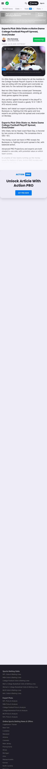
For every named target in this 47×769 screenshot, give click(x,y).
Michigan (6, 753)
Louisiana (6, 731)
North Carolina (8, 766)
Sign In (42, 3)
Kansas (5, 763)
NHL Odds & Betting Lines (12, 693)
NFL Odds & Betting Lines (12, 674)
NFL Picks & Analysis (10, 701)
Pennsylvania (7, 747)
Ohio (4, 756)
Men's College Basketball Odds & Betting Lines (19, 684)
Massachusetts (8, 759)
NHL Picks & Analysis (10, 717)
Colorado (6, 740)
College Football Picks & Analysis (14, 707)
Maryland (6, 734)
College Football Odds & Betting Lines (16, 681)
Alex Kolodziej (12, 39)
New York (6, 728)
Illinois (5, 750)
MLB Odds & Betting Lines (12, 690)
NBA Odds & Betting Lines (12, 677)
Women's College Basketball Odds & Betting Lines (20, 687)
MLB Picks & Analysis (10, 714)
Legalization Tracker (10, 724)
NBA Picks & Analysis (10, 704)
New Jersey (7, 743)
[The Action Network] (7, 3)
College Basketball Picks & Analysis (15, 710)
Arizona (5, 737)
